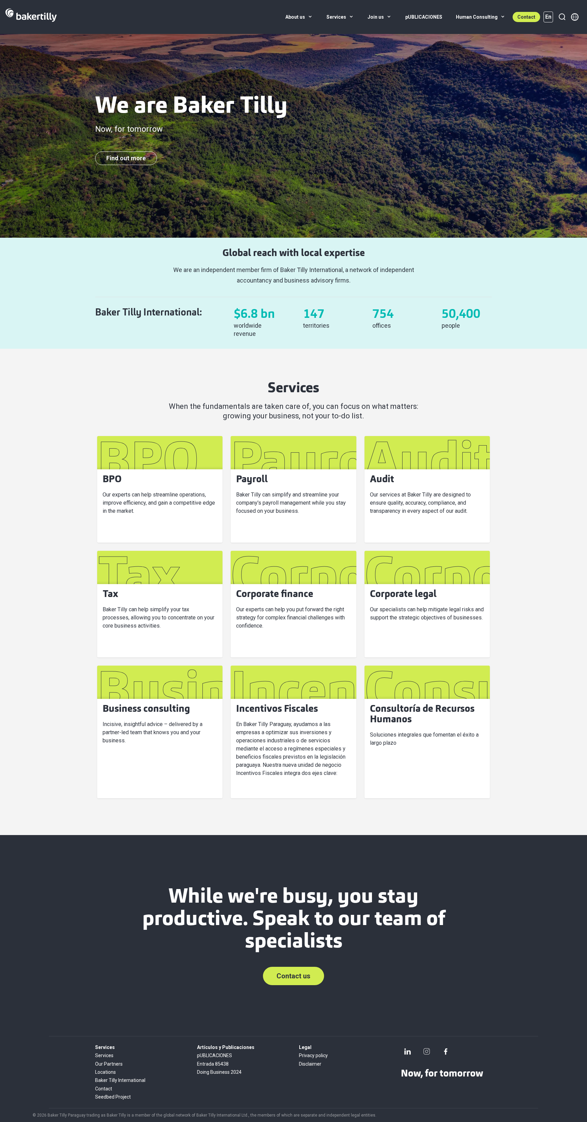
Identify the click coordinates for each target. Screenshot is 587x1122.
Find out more (126, 158)
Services (104, 1055)
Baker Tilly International (120, 1080)
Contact (526, 17)
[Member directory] (575, 17)
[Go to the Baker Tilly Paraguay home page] (31, 17)
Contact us (293, 976)
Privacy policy (313, 1055)
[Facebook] (445, 1051)
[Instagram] (426, 1051)
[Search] (561, 17)
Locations (105, 1072)
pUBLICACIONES (214, 1055)
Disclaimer (310, 1064)
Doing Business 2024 (219, 1072)
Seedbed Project (113, 1097)
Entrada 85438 (213, 1064)
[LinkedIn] (407, 1051)
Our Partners (109, 1064)
